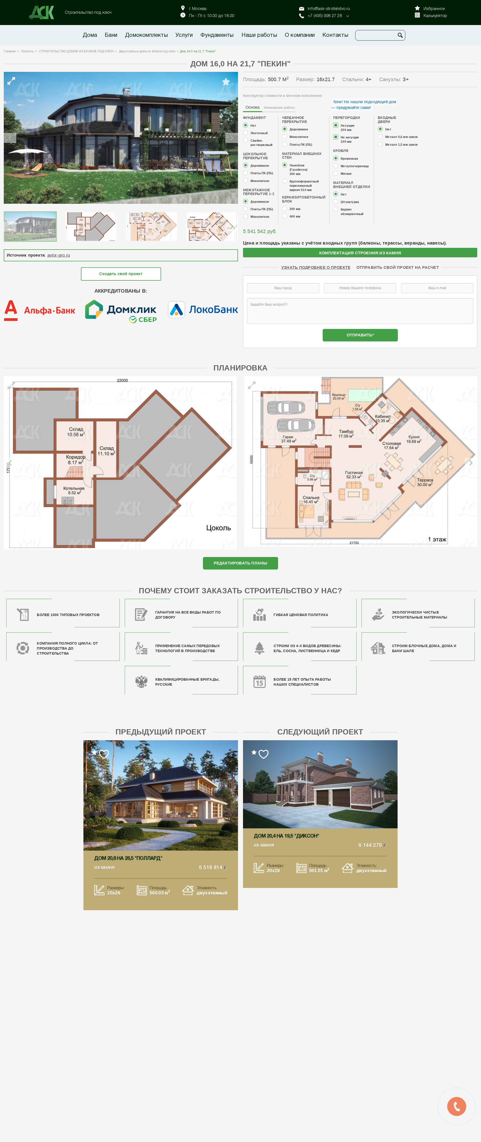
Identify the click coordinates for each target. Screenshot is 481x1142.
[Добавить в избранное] (226, 81)
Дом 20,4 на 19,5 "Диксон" (286, 836)
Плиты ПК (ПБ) (262, 173)
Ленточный (259, 133)
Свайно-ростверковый (261, 143)
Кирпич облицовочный (352, 212)
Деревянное (260, 166)
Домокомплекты (146, 35)
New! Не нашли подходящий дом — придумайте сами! (363, 104)
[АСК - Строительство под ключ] (44, 12)
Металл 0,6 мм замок (401, 137)
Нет (253, 126)
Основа (253, 107)
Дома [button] (90, 35)
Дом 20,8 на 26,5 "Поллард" (128, 858)
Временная (349, 159)
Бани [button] (111, 35)
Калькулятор (435, 16)
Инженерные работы (279, 107)
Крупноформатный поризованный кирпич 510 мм (304, 185)
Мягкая (346, 174)
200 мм (295, 209)
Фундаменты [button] (216, 35)
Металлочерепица (355, 166)
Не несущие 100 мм (350, 139)
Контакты (335, 35)
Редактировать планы (241, 563)
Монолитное (260, 181)
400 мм (295, 217)
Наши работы (259, 35)
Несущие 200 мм (347, 128)
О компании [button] (300, 35)
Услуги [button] (184, 35)
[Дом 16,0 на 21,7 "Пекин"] (121, 138)
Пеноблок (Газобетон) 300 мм (298, 169)
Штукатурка (350, 202)
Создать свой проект (121, 274)
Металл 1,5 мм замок (401, 145)
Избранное (434, 9)
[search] (400, 35)
